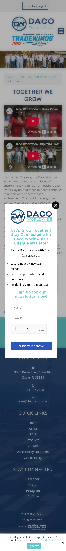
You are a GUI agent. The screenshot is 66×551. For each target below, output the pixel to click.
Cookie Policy (47, 540)
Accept (34, 546)
